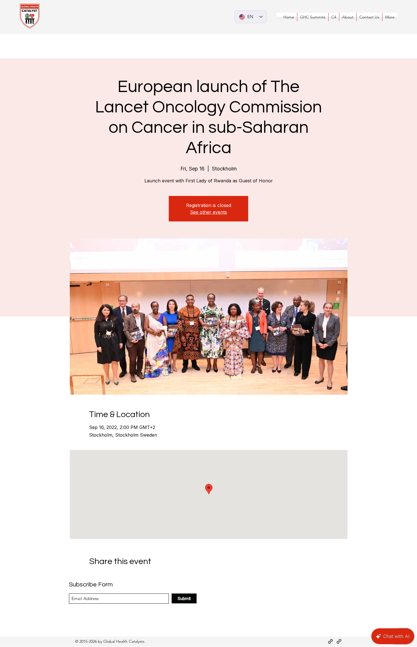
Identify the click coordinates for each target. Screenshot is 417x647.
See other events (208, 212)
